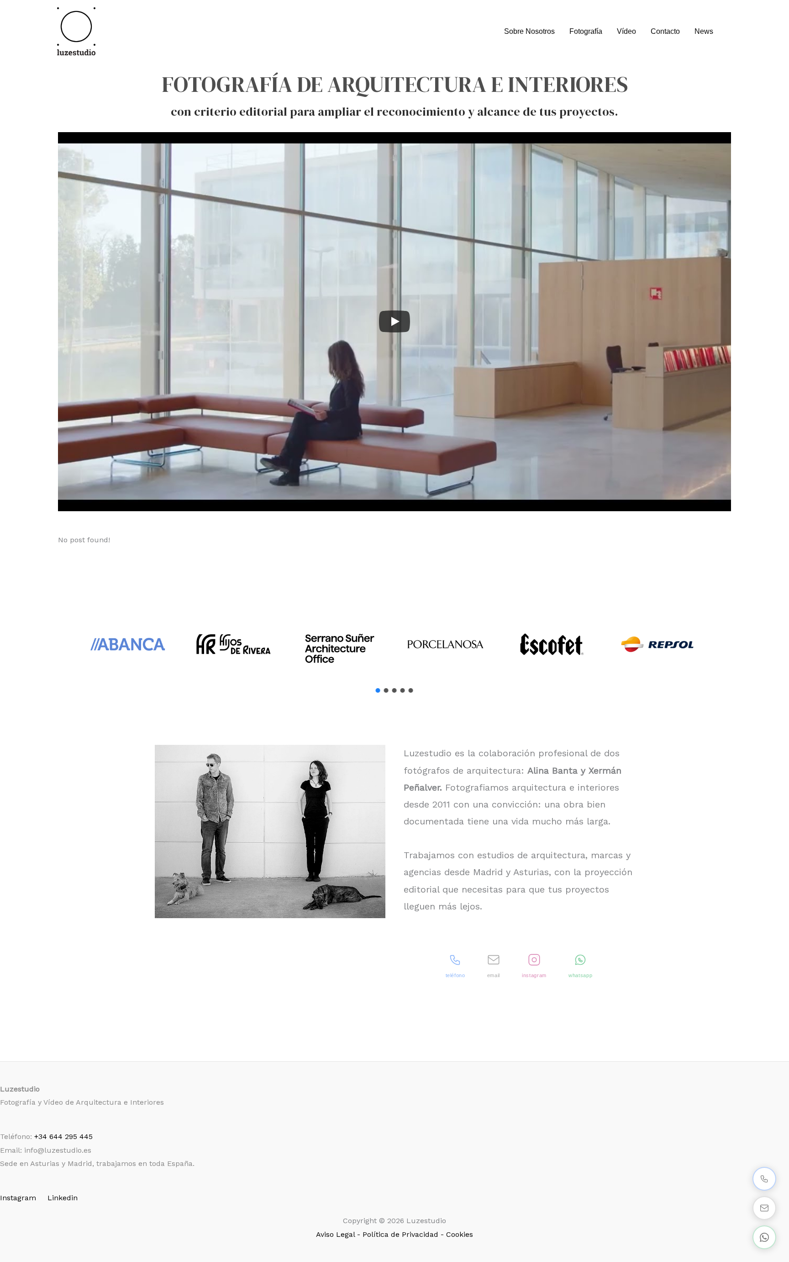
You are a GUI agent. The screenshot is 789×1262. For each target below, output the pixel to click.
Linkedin (62, 1197)
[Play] (394, 321)
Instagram (18, 1197)
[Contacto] (764, 1208)
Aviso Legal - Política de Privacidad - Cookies (394, 1234)
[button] (378, 690)
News (703, 31)
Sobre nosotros (529, 31)
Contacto (665, 31)
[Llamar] (764, 1179)
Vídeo (626, 31)
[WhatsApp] (764, 1237)
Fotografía (585, 31)
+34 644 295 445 (63, 1136)
